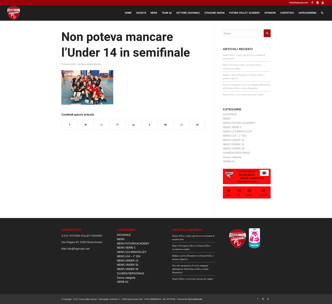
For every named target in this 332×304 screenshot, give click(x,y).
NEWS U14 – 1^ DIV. (235, 135)
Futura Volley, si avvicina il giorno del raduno (243, 94)
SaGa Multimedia (195, 299)
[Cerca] (322, 13)
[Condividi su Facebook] (69, 125)
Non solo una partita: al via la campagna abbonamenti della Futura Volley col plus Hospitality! (190, 269)
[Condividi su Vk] (165, 125)
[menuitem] (128, 13)
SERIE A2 (228, 161)
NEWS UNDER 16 (233, 144)
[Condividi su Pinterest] (117, 125)
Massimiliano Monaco (91, 64)
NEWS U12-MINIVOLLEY (237, 131)
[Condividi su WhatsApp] (101, 125)
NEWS (227, 118)
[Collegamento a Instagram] (317, 2)
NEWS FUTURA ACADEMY (239, 122)
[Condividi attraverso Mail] (197, 125)
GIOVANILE (230, 114)
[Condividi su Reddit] (181, 125)
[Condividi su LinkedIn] (133, 125)
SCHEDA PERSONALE (236, 152)
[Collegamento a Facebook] (312, 2)
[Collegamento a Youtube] (322, 2)
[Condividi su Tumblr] (149, 125)
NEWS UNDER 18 (233, 148)
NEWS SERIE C (232, 127)
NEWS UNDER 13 (233, 140)
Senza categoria (232, 157)
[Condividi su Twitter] (85, 125)
